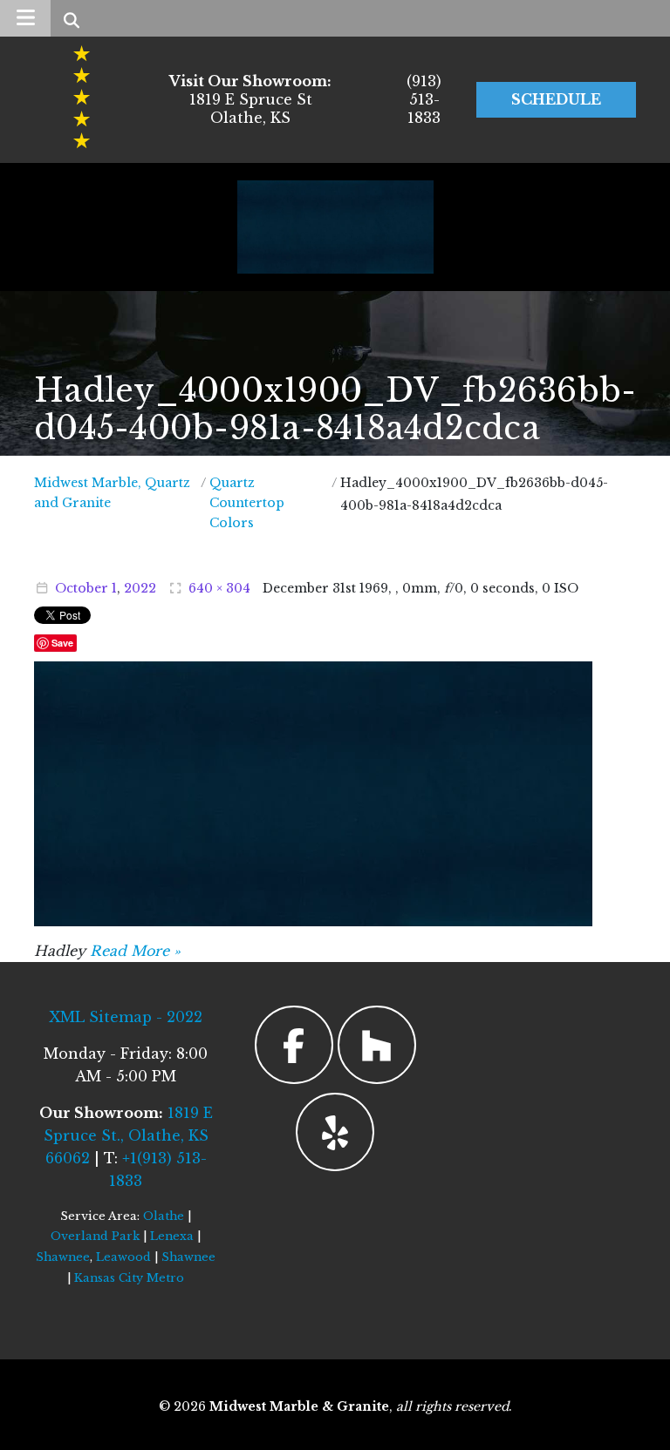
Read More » (135, 950)
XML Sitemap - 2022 (125, 1017)
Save (62, 642)
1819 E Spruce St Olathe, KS (250, 99)
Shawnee (63, 1257)
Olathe (163, 1216)
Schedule (556, 99)
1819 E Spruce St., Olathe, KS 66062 (128, 1135)
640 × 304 (219, 588)
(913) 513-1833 (424, 99)
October (81, 588)
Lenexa (172, 1236)
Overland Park (95, 1236)
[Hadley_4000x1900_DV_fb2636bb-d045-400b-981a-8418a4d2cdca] (313, 792)
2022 (140, 588)
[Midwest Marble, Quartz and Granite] (335, 227)
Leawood (123, 1257)
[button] (25, 18)
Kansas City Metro (129, 1277)
